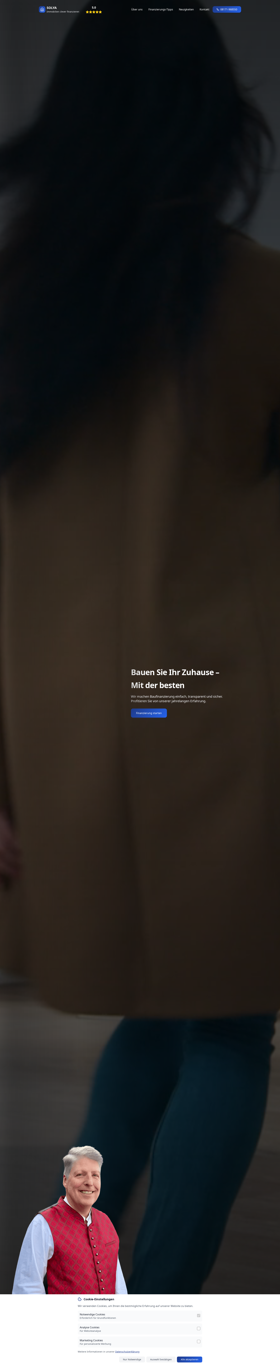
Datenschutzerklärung (127, 1351)
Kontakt (204, 9)
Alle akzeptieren (189, 1359)
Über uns (137, 9)
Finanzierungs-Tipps (160, 9)
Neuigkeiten (186, 9)
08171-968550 (228, 9)
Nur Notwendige (132, 1359)
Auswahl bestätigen (161, 1359)
